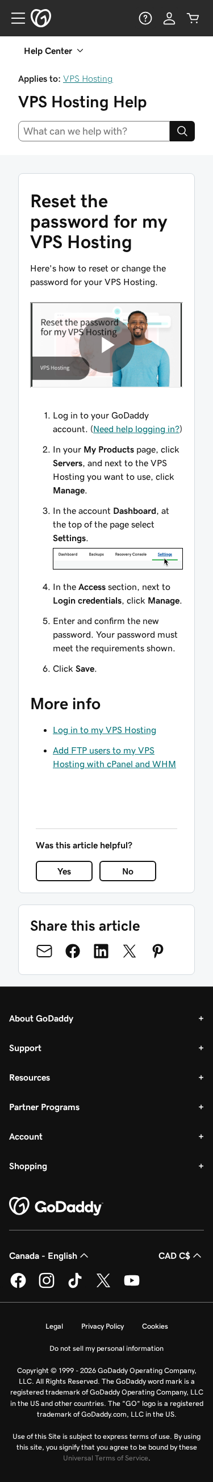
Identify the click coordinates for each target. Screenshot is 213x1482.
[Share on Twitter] (129, 951)
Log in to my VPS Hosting (104, 729)
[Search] (182, 131)
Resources (29, 1077)
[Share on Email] (44, 951)
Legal (54, 1326)
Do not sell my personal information (106, 1348)
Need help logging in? (136, 428)
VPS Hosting (88, 78)
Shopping (28, 1165)
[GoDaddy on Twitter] (103, 1286)
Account (26, 1136)
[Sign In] (169, 18)
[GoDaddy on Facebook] (18, 1286)
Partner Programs (44, 1106)
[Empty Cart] (193, 18)
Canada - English (43, 1255)
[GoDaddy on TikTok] (75, 1286)
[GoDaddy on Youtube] (132, 1286)
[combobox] (94, 131)
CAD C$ (174, 1255)
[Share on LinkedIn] (101, 951)
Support (25, 1047)
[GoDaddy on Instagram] (46, 1286)
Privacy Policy (102, 1326)
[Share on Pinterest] (158, 951)
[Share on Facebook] (73, 951)
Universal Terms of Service (105, 1458)
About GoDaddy (41, 1018)
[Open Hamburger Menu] (13, 18)
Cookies (155, 1326)
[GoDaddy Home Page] (56, 1206)
